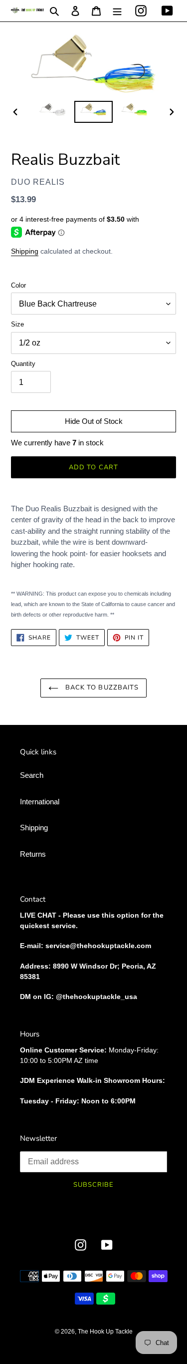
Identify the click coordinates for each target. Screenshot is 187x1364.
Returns (33, 854)
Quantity (23, 363)
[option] (52, 111)
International (39, 801)
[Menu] (117, 10)
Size (17, 324)
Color (18, 285)
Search (31, 775)
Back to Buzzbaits (101, 687)
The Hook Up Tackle (105, 1331)
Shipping (24, 251)
